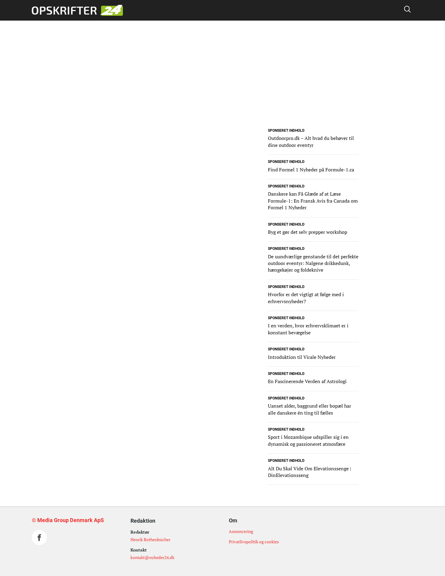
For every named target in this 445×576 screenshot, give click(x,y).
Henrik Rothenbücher (150, 539)
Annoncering (241, 531)
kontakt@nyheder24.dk (152, 557)
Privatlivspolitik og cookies (254, 542)
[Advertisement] (222, 84)
